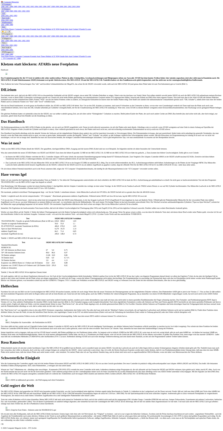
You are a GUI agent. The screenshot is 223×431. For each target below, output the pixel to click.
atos (89, 29)
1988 (11, 7)
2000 (61, 7)
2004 (78, 7)
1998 (53, 7)
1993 (32, 7)
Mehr (3, 27)
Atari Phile (5, 29)
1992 (28, 7)
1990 (20, 7)
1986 (3, 7)
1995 (41, 7)
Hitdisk (48, 29)
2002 (70, 7)
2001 (66, 7)
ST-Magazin (6, 9)
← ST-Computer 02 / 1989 (11, 58)
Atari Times (41, 29)
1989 (15, 7)
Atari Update (74, 29)
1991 (24, 7)
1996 (45, 7)
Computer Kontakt (30, 29)
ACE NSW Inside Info (60, 29)
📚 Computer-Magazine (10, 2)
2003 (74, 7)
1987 (7, 7)
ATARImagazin (7, 22)
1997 (49, 7)
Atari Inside (6, 18)
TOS (3, 13)
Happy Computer (16, 29)
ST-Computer (6, 4)
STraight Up (83, 29)
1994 (36, 7)
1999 (57, 7)
